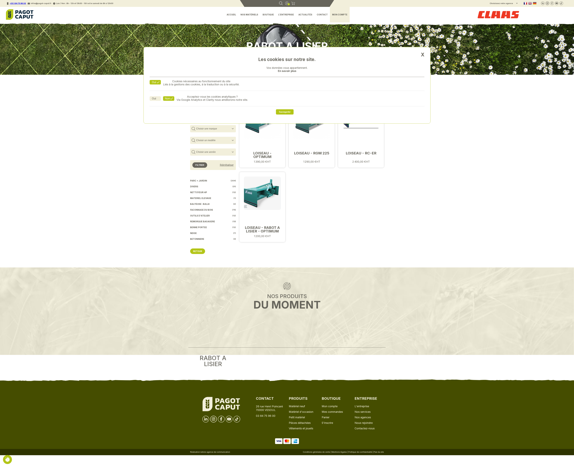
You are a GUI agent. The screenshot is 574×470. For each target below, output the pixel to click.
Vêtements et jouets (301, 428)
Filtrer (199, 165)
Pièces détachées (300, 422)
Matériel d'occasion (301, 411)
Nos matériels (249, 14)
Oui (154, 82)
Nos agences (363, 417)
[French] (525, 3)
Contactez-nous (365, 428)
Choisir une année (206, 152)
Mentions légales (339, 452)
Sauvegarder (285, 112)
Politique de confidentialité (360, 452)
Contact (322, 14)
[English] (530, 3)
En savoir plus (287, 71)
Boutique (268, 14)
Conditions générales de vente (316, 452)
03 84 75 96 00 (265, 415)
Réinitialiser (227, 165)
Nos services (363, 411)
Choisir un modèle (206, 140)
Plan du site (379, 452)
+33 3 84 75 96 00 (18, 3)
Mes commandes (332, 411)
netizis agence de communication (215, 452)
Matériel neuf (297, 406)
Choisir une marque (206, 128)
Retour (197, 251)
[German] (534, 3)
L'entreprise (286, 14)
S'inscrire (327, 422)
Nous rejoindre (364, 422)
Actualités (305, 14)
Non (167, 98)
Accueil (231, 14)
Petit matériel (297, 417)
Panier (325, 417)
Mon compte (339, 14)
